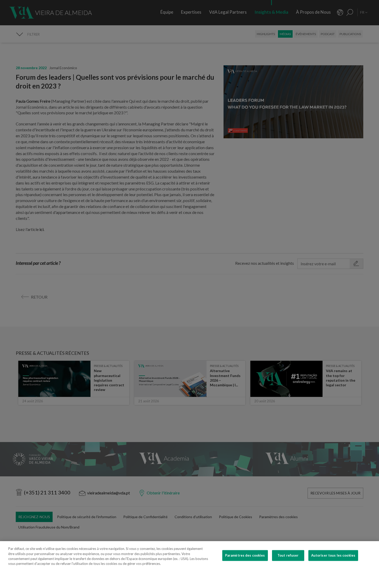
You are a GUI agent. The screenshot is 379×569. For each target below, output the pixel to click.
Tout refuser (288, 555)
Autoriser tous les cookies (333, 555)
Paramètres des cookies (245, 555)
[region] (189, 555)
